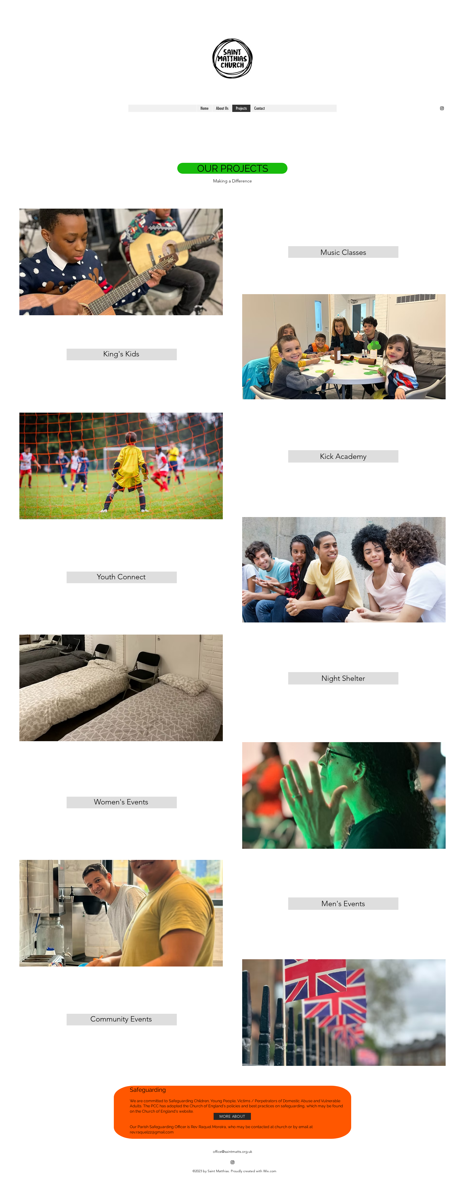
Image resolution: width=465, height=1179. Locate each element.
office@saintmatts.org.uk (232, 1151)
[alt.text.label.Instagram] (442, 108)
